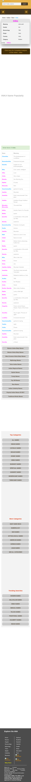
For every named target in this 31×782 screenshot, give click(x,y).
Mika (3, 169)
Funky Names (16, 376)
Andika (4, 278)
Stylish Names (15, 372)
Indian (8, 17)
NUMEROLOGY (15, 528)
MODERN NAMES (15, 596)
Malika (4, 213)
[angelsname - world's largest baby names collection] (7, 1)
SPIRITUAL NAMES (15, 468)
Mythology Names (15, 360)
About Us (6, 767)
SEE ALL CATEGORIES (15, 552)
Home (3, 17)
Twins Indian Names (15, 364)
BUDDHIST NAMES (15, 464)
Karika (4, 228)
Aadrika (4, 192)
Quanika (4, 216)
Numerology (8, 744)
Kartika (4, 281)
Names (7, 739)
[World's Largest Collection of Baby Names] (20, 759)
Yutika (4, 327)
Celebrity (7, 753)
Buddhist (18, 739)
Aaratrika (4, 195)
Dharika (4, 179)
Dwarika (4, 164)
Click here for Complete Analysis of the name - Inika (16, 51)
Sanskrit (18, 742)
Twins (6, 748)
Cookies (23, 770)
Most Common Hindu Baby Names (16, 356)
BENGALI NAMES (16, 608)
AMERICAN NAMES (15, 540)
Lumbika (4, 317)
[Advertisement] (15, 77)
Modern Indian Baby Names (15, 348)
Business (7, 755)
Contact (14, 767)
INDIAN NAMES (15, 444)
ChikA (4, 238)
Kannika (4, 342)
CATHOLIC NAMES (15, 448)
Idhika (4, 210)
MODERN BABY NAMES (15, 476)
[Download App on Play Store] (9, 759)
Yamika (4, 324)
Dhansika (5, 185)
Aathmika (5, 275)
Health (18, 746)
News (17, 748)
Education (19, 751)
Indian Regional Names (15, 368)
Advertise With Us (9, 768)
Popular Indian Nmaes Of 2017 (15, 392)
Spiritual (18, 737)
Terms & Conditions (9, 771)
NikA (3, 234)
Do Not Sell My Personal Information (14, 773)
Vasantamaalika (6, 189)
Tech (17, 753)
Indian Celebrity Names (15, 388)
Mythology (8, 746)
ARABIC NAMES (15, 456)
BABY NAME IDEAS (15, 524)
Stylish (6, 751)
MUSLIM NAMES (15, 452)
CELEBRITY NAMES (15, 620)
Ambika (4, 200)
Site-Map (14, 770)
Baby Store (8, 762)
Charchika (5, 156)
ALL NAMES (15, 440)
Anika (3, 176)
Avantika (4, 312)
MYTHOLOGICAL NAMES (15, 536)
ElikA (3, 241)
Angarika (4, 306)
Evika (3, 264)
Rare (13, 17)
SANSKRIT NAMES (15, 472)
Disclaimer (7, 770)
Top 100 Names (15, 380)
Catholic (18, 744)
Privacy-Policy (21, 768)
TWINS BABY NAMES (15, 480)
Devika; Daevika (6, 288)
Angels (7, 742)
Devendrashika (6, 161)
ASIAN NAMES (15, 548)
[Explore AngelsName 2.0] (20, 755)
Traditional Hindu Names (15, 396)
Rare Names (15, 384)
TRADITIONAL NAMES (15, 616)
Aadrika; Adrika (6, 267)
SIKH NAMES (15, 532)
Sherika (4, 221)
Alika (3, 172)
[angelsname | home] (3, 12)
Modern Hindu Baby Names (15, 352)
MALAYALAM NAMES (15, 600)
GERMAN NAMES (15, 544)
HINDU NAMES (15, 460)
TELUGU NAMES (15, 612)
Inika (17, 17)
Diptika (4, 182)
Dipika (4, 291)
